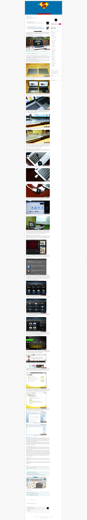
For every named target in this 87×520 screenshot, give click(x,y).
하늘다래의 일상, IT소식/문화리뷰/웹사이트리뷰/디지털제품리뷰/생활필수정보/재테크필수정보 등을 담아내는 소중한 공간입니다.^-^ (36, 508)
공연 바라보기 (53, 59)
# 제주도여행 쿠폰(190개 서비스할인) (55, 73)
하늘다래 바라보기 (53, 62)
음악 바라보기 (53, 57)
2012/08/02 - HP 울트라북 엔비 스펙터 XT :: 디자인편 (32, 493)
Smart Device (53, 37)
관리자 (45, 518)
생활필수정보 (53, 50)
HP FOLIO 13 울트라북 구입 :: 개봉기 (33, 53)
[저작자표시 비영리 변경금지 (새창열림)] (34, 499)
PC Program (53, 45)
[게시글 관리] (29, 499)
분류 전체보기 (53, 32)
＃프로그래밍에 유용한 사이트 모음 (54, 72)
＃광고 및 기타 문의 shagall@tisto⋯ (55, 71)
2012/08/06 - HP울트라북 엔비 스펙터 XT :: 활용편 (32, 494)
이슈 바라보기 (53, 53)
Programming (54, 46)
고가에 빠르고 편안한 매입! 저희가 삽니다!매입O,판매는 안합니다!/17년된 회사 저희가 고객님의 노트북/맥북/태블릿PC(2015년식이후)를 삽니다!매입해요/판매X (36, 28)
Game (53, 47)
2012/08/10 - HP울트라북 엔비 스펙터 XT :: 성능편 (32, 495)
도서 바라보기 (53, 60)
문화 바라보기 (53, 56)
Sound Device (53, 38)
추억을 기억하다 (54, 63)
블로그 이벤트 (54, 65)
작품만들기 (53, 64)
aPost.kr (44, 518)
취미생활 (53, 66)
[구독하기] (85, 260)
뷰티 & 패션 (53, 51)
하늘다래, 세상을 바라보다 (43, 4)
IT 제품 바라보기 (53, 33)
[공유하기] (28, 499)
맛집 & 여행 (53, 52)
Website (53, 44)
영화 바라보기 (53, 58)
